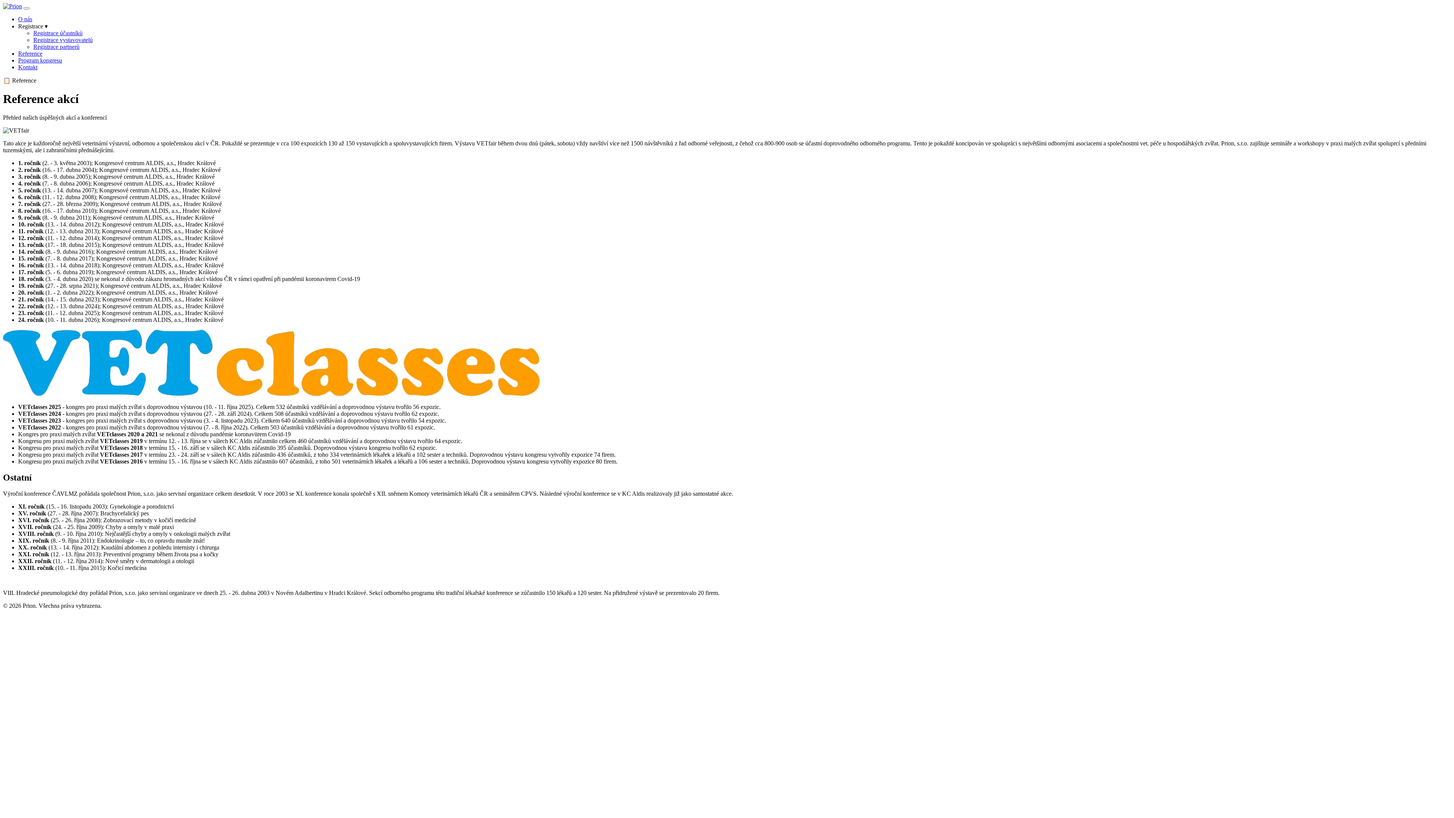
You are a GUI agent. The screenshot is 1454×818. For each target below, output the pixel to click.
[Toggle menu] (26, 8)
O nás (25, 19)
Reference (30, 53)
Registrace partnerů (56, 47)
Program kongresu (40, 60)
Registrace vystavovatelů (63, 40)
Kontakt (27, 67)
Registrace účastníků (58, 33)
